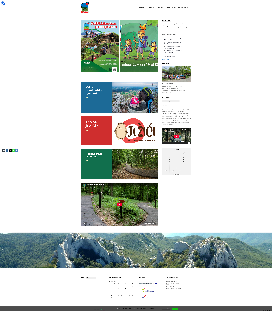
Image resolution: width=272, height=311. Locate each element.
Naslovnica (142, 7)
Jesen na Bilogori (171, 56)
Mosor (166, 124)
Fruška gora (170, 52)
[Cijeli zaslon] (189, 143)
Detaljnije (103, 309)
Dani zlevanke (168, 118)
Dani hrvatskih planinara (182, 116)
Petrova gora (170, 124)
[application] (176, 136)
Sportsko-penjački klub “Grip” (172, 283)
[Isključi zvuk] (186, 143)
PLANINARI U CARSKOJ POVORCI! (170, 88)
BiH (171, 118)
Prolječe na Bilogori (173, 115)
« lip (111, 300)
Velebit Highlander (166, 116)
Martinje (186, 115)
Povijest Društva (165, 115)
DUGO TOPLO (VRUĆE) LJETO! (169, 83)
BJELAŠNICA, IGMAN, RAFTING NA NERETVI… (173, 86)
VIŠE (87, 97)
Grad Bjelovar (169, 290)
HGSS (167, 285)
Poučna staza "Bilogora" (179, 122)
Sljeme (171, 116)
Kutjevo (168, 109)
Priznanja (182, 111)
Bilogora (167, 122)
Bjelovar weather (176, 174)
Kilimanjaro (178, 111)
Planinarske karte (181, 113)
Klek (171, 111)
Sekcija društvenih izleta (172, 120)
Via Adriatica (171, 122)
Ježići (184, 118)
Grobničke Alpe (170, 48)
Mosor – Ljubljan (171, 44)
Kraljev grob (186, 122)
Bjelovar (174, 111)
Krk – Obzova (170, 39)
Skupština (187, 113)
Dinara (180, 109)
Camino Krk (175, 113)
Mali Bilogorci (184, 109)
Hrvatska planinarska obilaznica (173, 288)
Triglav (163, 124)
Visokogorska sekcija (167, 113)
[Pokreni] (164, 143)
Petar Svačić (175, 116)
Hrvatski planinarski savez (172, 281)
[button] (270, 250)
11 (114, 291)
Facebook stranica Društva (179, 7)
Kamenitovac (183, 120)
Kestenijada (164, 109)
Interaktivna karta (170, 286)
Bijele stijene (175, 109)
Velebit (171, 109)
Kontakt (168, 7)
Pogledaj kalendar (166, 59)
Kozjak (183, 115)
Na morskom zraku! (166, 92)
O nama (160, 7)
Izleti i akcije (151, 7)
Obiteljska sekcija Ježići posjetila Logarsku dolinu (173, 90)
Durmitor (180, 115)
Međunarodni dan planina (177, 118)
